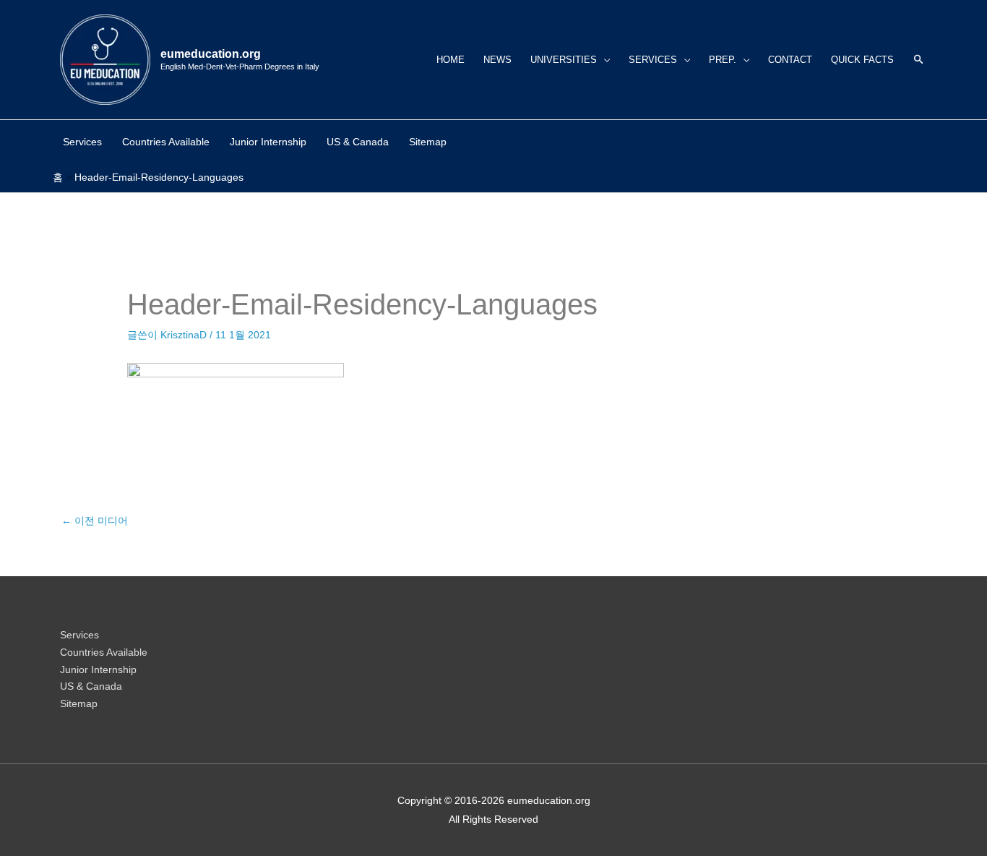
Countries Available (103, 652)
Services (79, 635)
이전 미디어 (94, 520)
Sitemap (79, 703)
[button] (919, 60)
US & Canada (91, 686)
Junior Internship (98, 669)
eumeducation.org (210, 54)
